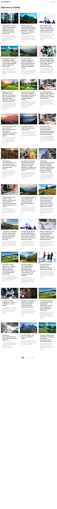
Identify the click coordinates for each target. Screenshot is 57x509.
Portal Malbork (5, 2)
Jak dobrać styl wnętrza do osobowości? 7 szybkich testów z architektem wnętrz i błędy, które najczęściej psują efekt (28, 304)
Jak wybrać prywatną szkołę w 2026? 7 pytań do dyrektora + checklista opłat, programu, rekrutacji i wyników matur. (47, 95)
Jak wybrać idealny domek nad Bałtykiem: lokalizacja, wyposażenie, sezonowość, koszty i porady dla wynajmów (47, 338)
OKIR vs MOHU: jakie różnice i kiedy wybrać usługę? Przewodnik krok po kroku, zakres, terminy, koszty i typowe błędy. (47, 29)
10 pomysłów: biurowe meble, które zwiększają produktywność (27, 128)
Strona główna (53, 1)
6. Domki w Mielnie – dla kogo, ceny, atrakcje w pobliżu (27, 337)
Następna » (32, 357)
